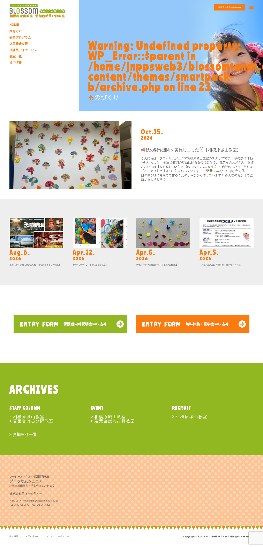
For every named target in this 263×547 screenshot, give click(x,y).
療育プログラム (20, 37)
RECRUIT (181, 408)
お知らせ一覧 (25, 434)
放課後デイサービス (23, 50)
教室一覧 (15, 56)
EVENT (97, 408)
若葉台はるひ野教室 (33, 420)
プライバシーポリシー (57, 536)
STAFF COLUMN (24, 408)
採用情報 (15, 62)
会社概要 (13, 536)
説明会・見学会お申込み (229, 7)
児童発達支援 (18, 43)
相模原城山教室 (29, 416)
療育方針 (15, 31)
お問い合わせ (32, 536)
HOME (14, 24)
